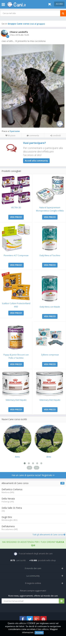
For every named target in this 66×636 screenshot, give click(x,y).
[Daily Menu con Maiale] (49, 288)
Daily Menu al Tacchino (50, 255)
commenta (34, 135)
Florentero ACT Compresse (16, 255)
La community (33, 575)
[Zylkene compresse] (49, 337)
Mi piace (11, 135)
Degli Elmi (7, 517)
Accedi (59, 4)
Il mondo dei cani (33, 568)
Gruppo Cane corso (26, 23)
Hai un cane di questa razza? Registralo (32, 475)
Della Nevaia (8, 498)
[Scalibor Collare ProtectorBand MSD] (16, 286)
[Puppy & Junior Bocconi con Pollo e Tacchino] (16, 337)
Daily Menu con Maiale (50, 306)
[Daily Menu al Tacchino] (49, 238)
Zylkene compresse (50, 354)
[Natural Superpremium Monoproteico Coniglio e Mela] (49, 190)
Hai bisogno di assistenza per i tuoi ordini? (33, 543)
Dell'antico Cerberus (12, 489)
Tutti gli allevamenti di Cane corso (48, 534)
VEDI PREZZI (16, 217)
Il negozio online (33, 583)
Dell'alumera (8, 526)
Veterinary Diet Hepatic (16, 400)
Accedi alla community (36, 160)
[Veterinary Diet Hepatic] (16, 384)
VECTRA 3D (16, 207)
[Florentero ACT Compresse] (16, 238)
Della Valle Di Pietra (12, 507)
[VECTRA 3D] (16, 190)
